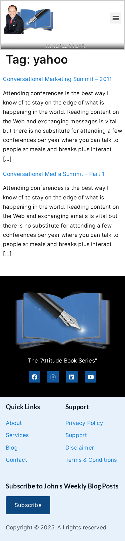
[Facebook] (34, 377)
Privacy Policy (84, 423)
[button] (115, 18)
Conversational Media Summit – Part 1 (54, 174)
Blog (12, 447)
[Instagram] (53, 377)
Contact (16, 460)
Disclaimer (79, 447)
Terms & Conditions (91, 460)
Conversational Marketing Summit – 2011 (57, 79)
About (14, 423)
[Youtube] (90, 377)
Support (76, 435)
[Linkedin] (72, 377)
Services (17, 435)
